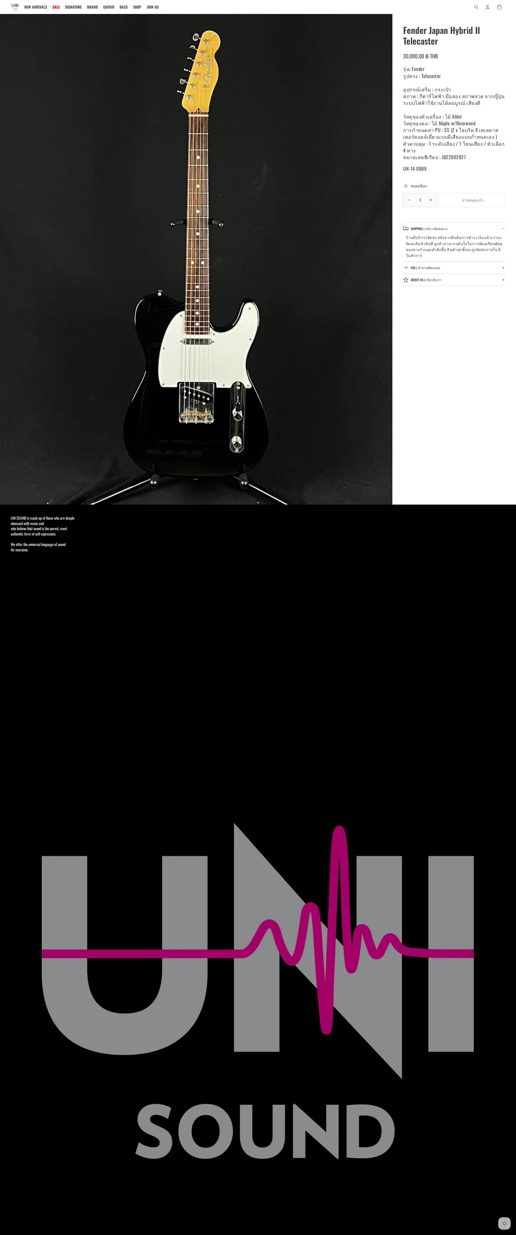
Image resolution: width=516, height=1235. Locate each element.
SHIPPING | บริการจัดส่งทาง (429, 228)
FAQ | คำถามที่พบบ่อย (425, 267)
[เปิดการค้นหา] (476, 7)
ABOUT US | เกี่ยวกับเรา (426, 279)
